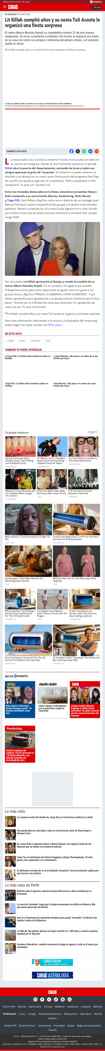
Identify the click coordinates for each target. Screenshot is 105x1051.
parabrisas (20, 729)
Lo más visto (15, 811)
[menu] (5, 7)
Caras (22, 1013)
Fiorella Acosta (68, 159)
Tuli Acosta (35, 340)
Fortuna (48, 1006)
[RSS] (63, 999)
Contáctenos (44, 1025)
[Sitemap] (70, 999)
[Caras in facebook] (42, 999)
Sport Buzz (85, 1013)
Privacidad (59, 1025)
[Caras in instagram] (35, 999)
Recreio (98, 1013)
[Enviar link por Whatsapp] (84, 151)
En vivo (97, 7)
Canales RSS (10, 1025)
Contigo (32, 1013)
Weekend (59, 1006)
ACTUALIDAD (10, 14)
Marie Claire (35, 1006)
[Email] (97, 151)
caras (85, 685)
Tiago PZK (13, 200)
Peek (48, 340)
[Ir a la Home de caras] (13, 8)
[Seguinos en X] (49, 999)
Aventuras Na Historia (50, 1013)
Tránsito (52, 1029)
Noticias (22, 1006)
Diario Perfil (9, 1006)
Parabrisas (72, 1006)
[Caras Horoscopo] (52, 977)
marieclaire (52, 685)
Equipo (71, 1025)
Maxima (53, 1018)
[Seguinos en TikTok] (56, 999)
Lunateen (86, 1006)
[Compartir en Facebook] (71, 151)
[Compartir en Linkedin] (90, 151)
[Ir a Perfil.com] (96, 2)
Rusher (22, 340)
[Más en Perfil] (21, 676)
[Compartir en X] (78, 151)
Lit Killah (10, 340)
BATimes (97, 1006)
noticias (20, 685)
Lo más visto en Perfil (22, 885)
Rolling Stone (71, 1013)
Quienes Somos (27, 1025)
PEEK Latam (54, 325)
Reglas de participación (89, 1025)
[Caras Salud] (52, 965)
